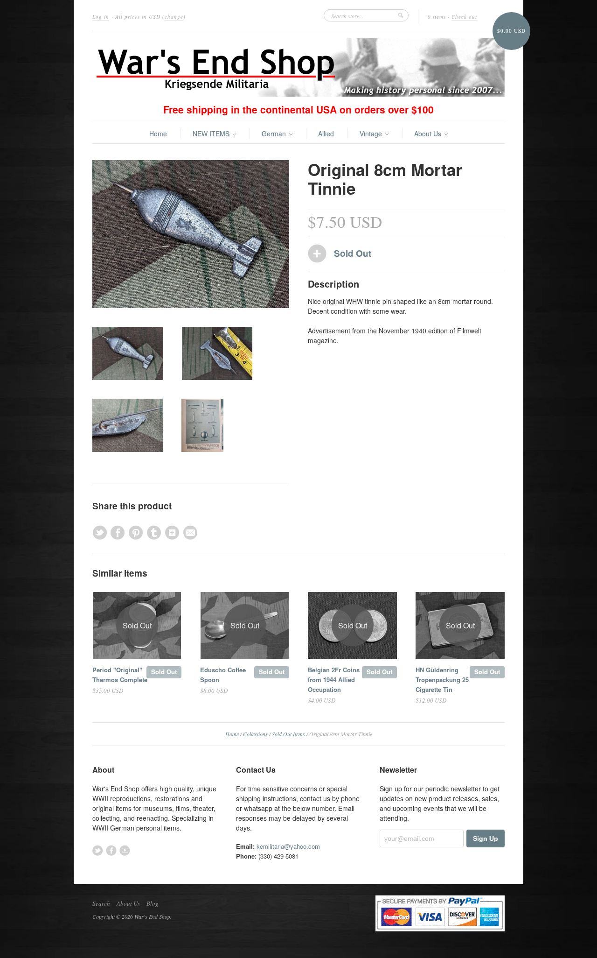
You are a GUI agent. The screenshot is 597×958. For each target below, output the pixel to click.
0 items (437, 16)
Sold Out (164, 671)
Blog (152, 903)
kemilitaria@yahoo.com (288, 846)
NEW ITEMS (212, 133)
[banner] (298, 67)
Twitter (97, 850)
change (174, 16)
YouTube (124, 850)
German (275, 133)
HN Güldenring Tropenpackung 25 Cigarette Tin (442, 679)
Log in (100, 16)
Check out (464, 16)
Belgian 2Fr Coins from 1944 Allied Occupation (334, 679)
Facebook (111, 850)
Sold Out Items (288, 734)
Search (101, 903)
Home (158, 133)
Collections (255, 734)
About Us (428, 133)
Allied (326, 133)
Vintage (372, 133)
